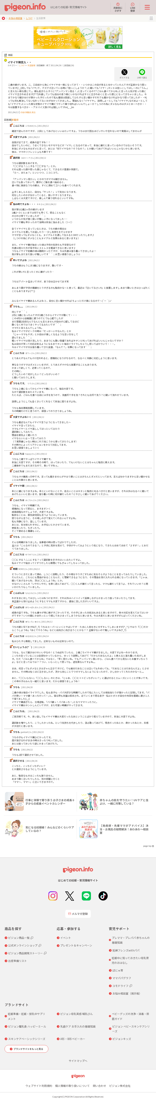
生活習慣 (31, 65)
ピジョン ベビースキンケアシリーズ (131, 1028)
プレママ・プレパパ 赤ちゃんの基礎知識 (131, 940)
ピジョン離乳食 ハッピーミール (27, 1026)
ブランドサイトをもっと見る (28, 1048)
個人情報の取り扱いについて (72, 1086)
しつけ (29, 18)
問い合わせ (99, 1086)
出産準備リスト (17, 961)
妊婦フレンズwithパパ (125, 950)
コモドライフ (120, 986)
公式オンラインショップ (22, 945)
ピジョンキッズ (121, 1039)
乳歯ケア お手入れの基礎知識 (78, 1026)
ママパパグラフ (121, 978)
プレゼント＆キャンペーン (76, 945)
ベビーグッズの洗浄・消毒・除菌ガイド (130, 1016)
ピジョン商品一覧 (18, 938)
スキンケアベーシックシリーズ (26, 1039)
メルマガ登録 (80, 914)
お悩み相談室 (15, 18)
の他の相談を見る (28, 112)
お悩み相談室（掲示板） (127, 993)
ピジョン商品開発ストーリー (25, 953)
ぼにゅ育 (117, 970)
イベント (65, 938)
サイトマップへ (78, 1061)
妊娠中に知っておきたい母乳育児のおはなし (130, 960)
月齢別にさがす (118, 9)
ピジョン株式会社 (120, 1086)
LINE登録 (132, 9)
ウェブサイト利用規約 (38, 1086)
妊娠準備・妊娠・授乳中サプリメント (26, 1016)
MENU (151, 18)
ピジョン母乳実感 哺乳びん (76, 1014)
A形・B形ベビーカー (72, 1039)
